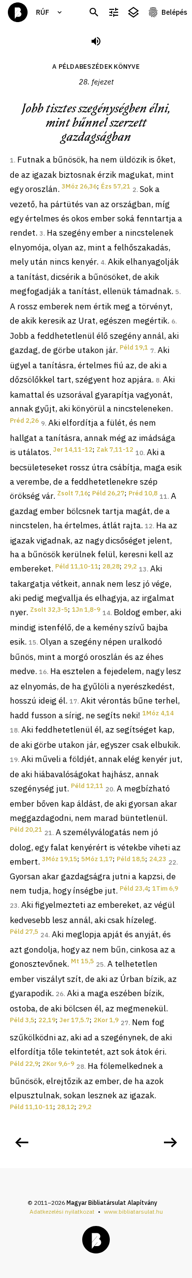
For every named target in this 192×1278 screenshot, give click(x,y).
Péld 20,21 (26, 829)
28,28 (111, 566)
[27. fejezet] (21, 1142)
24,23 (157, 859)
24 (44, 935)
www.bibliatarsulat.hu (133, 1211)
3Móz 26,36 (79, 186)
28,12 (65, 1107)
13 (143, 569)
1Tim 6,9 (165, 888)
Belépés (174, 12)
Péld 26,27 (108, 493)
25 (100, 964)
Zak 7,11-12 (114, 449)
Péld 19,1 (134, 347)
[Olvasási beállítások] (114, 12)
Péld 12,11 (87, 786)
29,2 (130, 566)
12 (149, 526)
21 (48, 833)
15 (32, 642)
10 (139, 453)
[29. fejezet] (170, 1142)
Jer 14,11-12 (73, 449)
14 (106, 613)
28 (80, 1066)
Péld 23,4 (134, 888)
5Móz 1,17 (97, 859)
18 (14, 730)
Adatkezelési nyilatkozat (62, 1211)
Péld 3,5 (22, 1020)
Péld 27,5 (24, 931)
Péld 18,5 (131, 859)
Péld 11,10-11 (76, 566)
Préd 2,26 (24, 420)
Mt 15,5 (82, 961)
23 (14, 905)
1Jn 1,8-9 (86, 609)
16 (43, 672)
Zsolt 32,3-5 (49, 609)
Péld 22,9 (24, 1064)
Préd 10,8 (143, 493)
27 (124, 1023)
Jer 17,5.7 (75, 1020)
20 (109, 789)
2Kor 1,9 (106, 1020)
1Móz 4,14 (158, 713)
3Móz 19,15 (59, 859)
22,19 (47, 1020)
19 (14, 760)
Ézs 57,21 (115, 186)
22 (172, 862)
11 (163, 496)
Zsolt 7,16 (72, 493)
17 (73, 701)
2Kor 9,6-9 (58, 1064)
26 (60, 994)
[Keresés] (94, 12)
